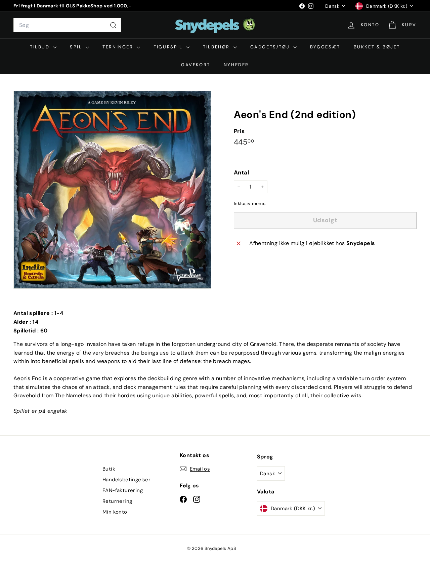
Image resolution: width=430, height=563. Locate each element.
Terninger (118, 47)
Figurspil (169, 47)
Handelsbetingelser (126, 479)
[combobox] (67, 25)
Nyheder (236, 65)
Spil (77, 47)
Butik (108, 469)
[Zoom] (112, 189)
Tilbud (40, 47)
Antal (241, 172)
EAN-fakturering (122, 490)
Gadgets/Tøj (271, 47)
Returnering (117, 501)
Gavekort (195, 65)
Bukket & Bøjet (377, 47)
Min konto (114, 512)
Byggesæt (325, 47)
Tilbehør (217, 47)
